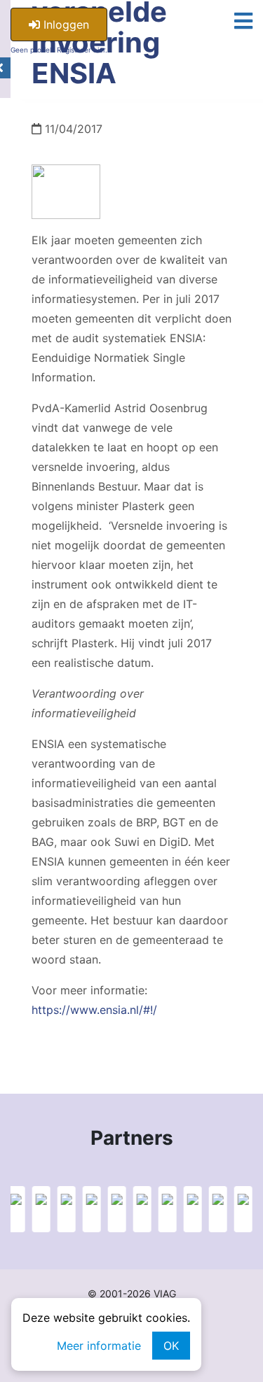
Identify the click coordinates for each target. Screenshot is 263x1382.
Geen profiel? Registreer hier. (59, 49)
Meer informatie (99, 1346)
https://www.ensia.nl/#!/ (94, 1010)
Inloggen (64, 24)
